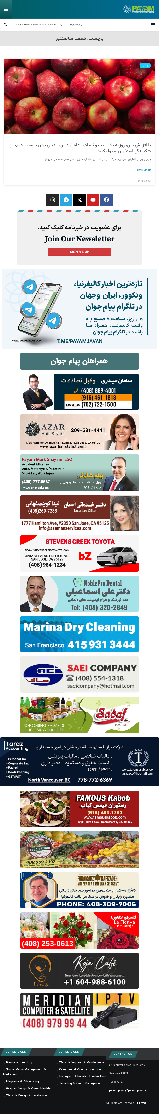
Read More (144, 170)
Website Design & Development (28, 1095)
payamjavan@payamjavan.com (130, 1090)
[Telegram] (66, 200)
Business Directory (19, 1062)
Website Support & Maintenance (81, 1062)
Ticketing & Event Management (81, 1083)
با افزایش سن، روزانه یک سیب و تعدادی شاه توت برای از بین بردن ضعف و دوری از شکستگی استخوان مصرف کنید (80, 148)
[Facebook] (106, 200)
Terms (141, 1103)
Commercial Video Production (80, 1069)
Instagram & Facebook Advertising (83, 1076)
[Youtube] (93, 200)
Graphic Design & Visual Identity (28, 1088)
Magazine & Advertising (22, 1081)
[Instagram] (52, 200)
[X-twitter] (79, 200)
